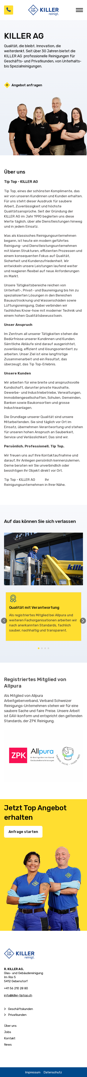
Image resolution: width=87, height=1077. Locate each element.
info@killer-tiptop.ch (18, 995)
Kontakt (9, 1038)
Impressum (32, 1072)
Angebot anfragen (27, 85)
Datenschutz (53, 1072)
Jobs (7, 1032)
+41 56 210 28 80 (16, 988)
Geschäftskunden (20, 1009)
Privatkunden (17, 1015)
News (8, 1044)
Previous (4, 621)
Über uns (10, 1026)
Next (83, 621)
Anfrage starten (23, 832)
